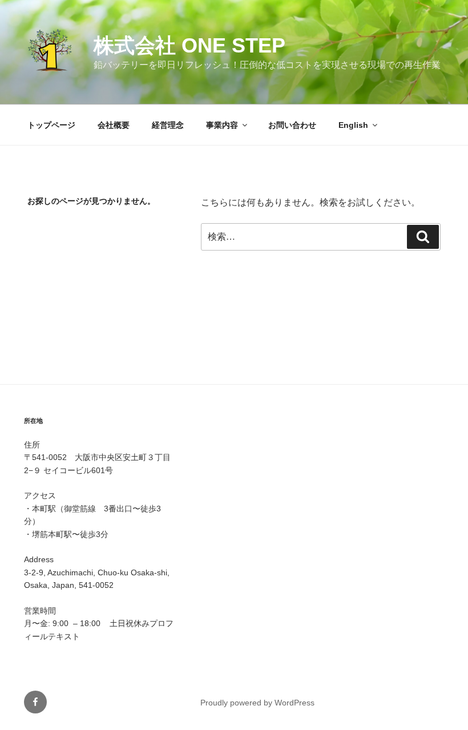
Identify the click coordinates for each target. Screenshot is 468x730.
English (353, 125)
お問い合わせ (292, 125)
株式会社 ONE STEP (189, 45)
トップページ (51, 125)
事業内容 (222, 125)
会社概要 (114, 125)
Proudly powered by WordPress (257, 702)
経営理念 (168, 125)
